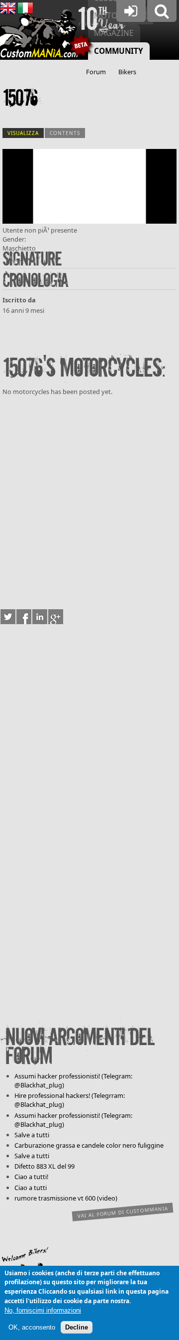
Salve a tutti (31, 1134)
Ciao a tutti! (31, 1176)
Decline (76, 1327)
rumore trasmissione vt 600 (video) (65, 1198)
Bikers (127, 71)
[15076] (89, 221)
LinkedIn (39, 616)
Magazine (114, 33)
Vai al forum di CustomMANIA (123, 1212)
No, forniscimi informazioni (42, 1310)
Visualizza (25, 133)
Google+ (55, 616)
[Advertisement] (89, 500)
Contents (65, 133)
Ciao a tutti (30, 1187)
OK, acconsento (31, 1327)
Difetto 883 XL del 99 (44, 1166)
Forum (96, 71)
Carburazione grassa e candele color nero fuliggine (89, 1145)
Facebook (23, 616)
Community (118, 51)
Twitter (7, 616)
